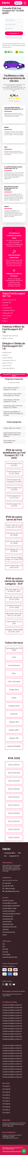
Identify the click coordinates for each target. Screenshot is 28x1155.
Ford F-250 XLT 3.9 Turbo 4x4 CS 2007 (14, 526)
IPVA (14, 657)
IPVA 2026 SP (14, 765)
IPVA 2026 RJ (13, 797)
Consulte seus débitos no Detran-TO (12, 1039)
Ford (5, 856)
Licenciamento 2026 (7, 919)
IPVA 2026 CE (14, 829)
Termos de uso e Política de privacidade (14, 37)
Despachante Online (7, 924)
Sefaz (14, 698)
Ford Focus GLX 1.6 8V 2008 (14, 534)
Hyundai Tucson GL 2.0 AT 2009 (14, 606)
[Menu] (25, 3)
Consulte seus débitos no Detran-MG (12, 1007)
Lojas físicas (8, 883)
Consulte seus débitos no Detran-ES (12, 1058)
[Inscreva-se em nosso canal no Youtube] (14, 984)
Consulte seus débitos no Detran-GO (12, 1026)
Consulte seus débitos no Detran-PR (12, 1010)
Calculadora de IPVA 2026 (14, 649)
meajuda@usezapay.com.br (12, 891)
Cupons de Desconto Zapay (9, 957)
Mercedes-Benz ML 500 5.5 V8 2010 (14, 614)
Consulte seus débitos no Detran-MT (12, 1028)
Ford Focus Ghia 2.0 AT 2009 (14, 542)
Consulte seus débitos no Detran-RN (12, 1053)
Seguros (4, 934)
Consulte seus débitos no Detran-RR (12, 1036)
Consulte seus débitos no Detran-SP (12, 1048)
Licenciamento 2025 (7, 916)
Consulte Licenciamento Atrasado (11, 913)
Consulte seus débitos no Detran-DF (12, 1005)
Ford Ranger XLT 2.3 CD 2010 (14, 550)
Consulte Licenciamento (8, 911)
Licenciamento (14, 665)
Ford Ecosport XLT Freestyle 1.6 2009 (14, 481)
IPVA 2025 (5, 949)
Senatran (14, 714)
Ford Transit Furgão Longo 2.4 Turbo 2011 (14, 558)
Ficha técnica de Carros (8, 932)
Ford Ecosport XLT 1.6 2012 (14, 505)
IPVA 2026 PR (14, 781)
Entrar (17, 3)
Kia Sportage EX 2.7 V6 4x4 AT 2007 (14, 590)
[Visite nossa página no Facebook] (6, 984)
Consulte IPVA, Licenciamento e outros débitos (14, 375)
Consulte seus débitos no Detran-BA (12, 1056)
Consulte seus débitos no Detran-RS (12, 1050)
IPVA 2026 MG (14, 773)
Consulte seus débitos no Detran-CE (12, 1018)
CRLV (14, 673)
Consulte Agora (13, 33)
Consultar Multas (6, 921)
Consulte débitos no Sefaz (9, 908)
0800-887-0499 (9, 886)
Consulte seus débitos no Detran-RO (12, 1074)
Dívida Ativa (14, 690)
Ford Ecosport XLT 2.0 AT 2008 (14, 472)
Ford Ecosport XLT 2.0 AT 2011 (14, 497)
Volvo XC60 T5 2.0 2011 (14, 622)
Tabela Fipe (5, 929)
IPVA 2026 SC (14, 805)
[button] (14, 388)
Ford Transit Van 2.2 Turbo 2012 (14, 566)
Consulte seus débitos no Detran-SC (12, 1012)
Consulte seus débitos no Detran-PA (12, 1031)
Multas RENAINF (14, 746)
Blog (3, 944)
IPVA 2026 (5, 952)
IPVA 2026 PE (14, 837)
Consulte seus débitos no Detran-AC (12, 1023)
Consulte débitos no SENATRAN (11, 905)
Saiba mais (10, 1126)
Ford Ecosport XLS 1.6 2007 (14, 464)
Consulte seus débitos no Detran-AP (12, 1020)
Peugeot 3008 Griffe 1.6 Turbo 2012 (14, 631)
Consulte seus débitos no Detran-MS (12, 1069)
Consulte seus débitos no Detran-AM (12, 1061)
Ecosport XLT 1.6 (14, 856)
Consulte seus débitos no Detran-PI (11, 1034)
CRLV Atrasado (14, 681)
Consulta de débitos (9, 853)
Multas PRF (14, 738)
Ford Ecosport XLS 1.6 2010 (14, 489)
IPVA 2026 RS (14, 789)
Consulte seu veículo (8, 900)
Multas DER (14, 722)
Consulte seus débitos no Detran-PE (12, 1015)
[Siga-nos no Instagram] (10, 984)
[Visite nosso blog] (3, 984)
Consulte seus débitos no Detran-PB (12, 1071)
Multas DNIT (14, 730)
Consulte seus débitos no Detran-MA (12, 1066)
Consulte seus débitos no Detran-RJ (12, 1045)
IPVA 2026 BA (14, 813)
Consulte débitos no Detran (9, 903)
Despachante (14, 706)
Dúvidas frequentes (10, 888)
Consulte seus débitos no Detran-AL (12, 1063)
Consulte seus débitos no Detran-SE (12, 1077)
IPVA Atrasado (6, 954)
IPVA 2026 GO (14, 821)
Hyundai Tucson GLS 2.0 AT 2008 (13, 598)
